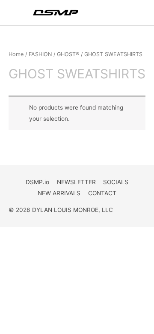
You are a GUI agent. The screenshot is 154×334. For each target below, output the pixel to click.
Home (16, 54)
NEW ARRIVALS (59, 193)
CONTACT (102, 193)
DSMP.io (37, 182)
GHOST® (68, 54)
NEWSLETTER (76, 182)
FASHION (40, 54)
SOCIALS (115, 182)
